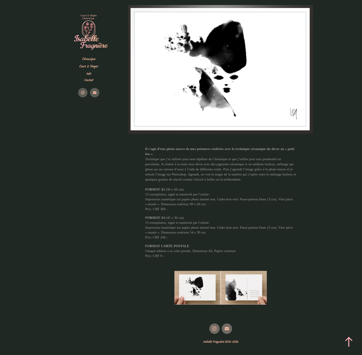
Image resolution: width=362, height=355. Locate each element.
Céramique (88, 58)
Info (88, 73)
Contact (88, 80)
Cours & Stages (88, 66)
